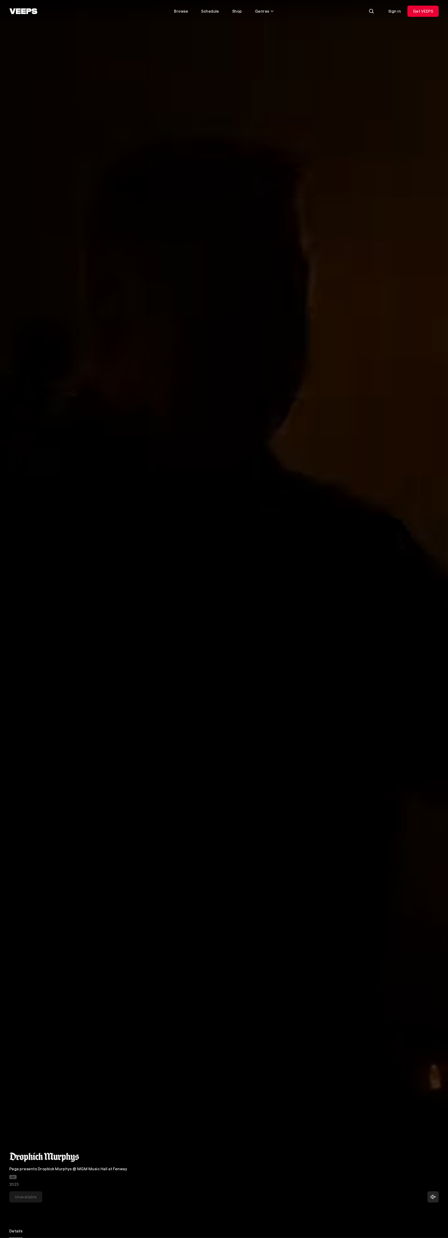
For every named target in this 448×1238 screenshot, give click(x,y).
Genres (262, 11)
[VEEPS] (23, 11)
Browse (181, 11)
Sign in (394, 11)
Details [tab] (15, 1231)
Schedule (210, 11)
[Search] (371, 11)
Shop (237, 11)
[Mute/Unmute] (433, 1196)
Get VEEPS (423, 11)
